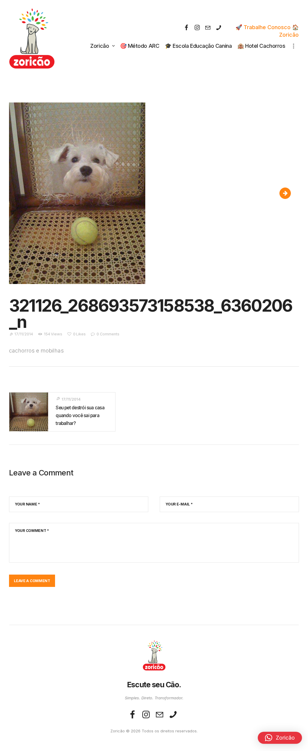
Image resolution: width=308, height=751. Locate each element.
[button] (280, 738)
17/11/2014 (23, 334)
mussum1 (288, 193)
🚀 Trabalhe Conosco (263, 27)
